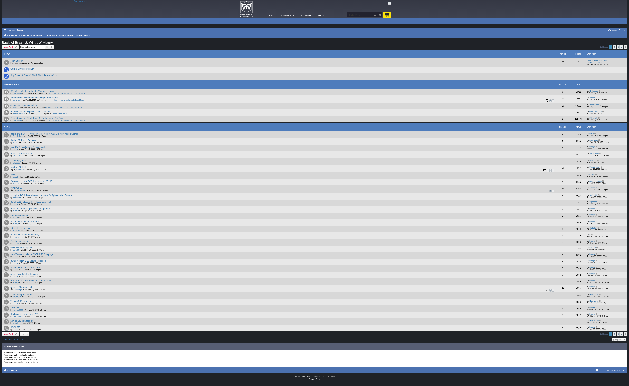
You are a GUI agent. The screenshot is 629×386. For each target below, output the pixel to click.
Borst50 (16, 243)
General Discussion (59, 114)
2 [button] (614, 47)
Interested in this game (21, 228)
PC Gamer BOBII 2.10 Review (24, 221)
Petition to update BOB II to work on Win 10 (31, 181)
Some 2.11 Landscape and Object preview (30, 208)
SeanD (15, 143)
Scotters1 (17, 183)
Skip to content (80, 1)
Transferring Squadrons (21, 294)
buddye (16, 149)
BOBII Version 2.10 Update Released (28, 261)
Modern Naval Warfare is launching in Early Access (34, 97)
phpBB (305, 376)
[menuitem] (19, 30)
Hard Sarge (594, 294)
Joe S (15, 217)
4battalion (16, 230)
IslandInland (594, 105)
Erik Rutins (17, 136)
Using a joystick (18, 160)
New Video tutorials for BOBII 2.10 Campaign (31, 254)
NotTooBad (17, 93)
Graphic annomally (19, 241)
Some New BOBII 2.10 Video (24, 274)
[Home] (247, 9)
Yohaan (592, 97)
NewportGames (595, 63)
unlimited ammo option (21, 248)
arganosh (593, 202)
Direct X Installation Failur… (598, 61)
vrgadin (16, 323)
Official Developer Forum (22, 69)
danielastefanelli (19, 114)
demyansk (593, 140)
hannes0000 (18, 310)
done (12, 175)
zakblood (20, 170)
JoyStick (14, 307)
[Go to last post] (600, 91)
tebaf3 (15, 107)
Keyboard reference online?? (24, 314)
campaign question (19, 215)
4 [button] (621, 47)
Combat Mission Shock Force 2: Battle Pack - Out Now (36, 118)
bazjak (15, 177)
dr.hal (591, 134)
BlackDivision (594, 167)
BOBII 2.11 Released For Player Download (30, 202)
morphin (16, 237)
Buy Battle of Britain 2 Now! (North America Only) (33, 75)
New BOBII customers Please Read (27, 147)
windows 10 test (18, 167)
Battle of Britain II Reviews (23, 140)
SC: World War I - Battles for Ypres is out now (32, 91)
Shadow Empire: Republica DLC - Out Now (30, 111)
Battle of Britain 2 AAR (21, 153)
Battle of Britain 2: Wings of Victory (27, 42)
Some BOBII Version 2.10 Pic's (25, 267)
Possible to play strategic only (24, 234)
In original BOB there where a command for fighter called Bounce (41, 195)
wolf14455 (17, 198)
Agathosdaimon (595, 181)
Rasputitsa (20, 190)
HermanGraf (18, 316)
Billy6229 (16, 163)
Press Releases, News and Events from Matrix (66, 93)
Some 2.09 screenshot (21, 287)
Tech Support (16, 61)
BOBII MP (15, 327)
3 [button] (618, 47)
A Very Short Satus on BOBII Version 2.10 (30, 280)
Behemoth (593, 118)
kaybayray (17, 297)
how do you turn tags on (21, 321)
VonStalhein (594, 153)
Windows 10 (16, 188)
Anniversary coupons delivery (24, 105)
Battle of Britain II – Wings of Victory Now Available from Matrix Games (44, 134)
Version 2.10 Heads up (21, 301)
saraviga (16, 100)
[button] (625, 47)
